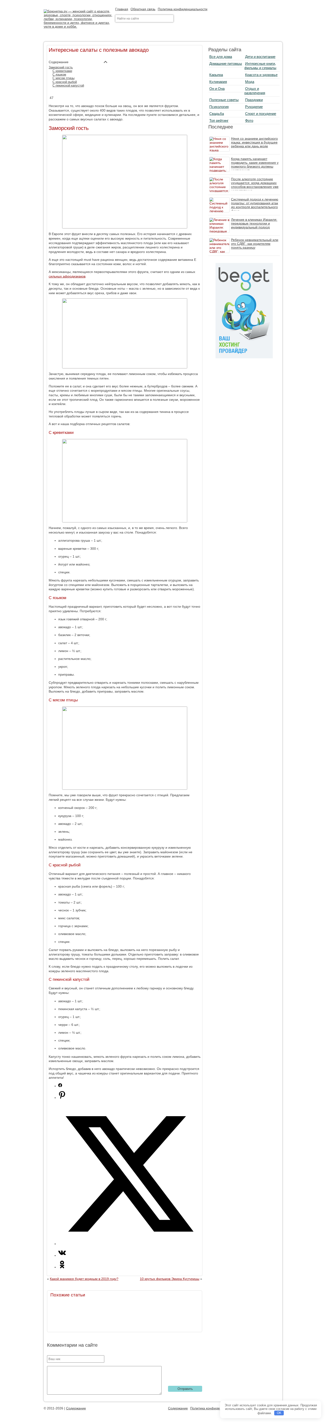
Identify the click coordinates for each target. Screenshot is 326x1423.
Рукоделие (254, 107)
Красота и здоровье (261, 75)
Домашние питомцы (225, 64)
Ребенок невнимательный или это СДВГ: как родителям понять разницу (254, 243)
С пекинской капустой (68, 85)
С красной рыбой (65, 82)
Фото (249, 120)
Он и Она (217, 89)
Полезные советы (224, 100)
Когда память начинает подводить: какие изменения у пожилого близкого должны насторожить (255, 164)
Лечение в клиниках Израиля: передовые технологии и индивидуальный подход (254, 223)
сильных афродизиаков (67, 276)
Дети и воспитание (260, 57)
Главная (121, 9)
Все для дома (220, 57)
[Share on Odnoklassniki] (62, 1267)
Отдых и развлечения (254, 91)
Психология (219, 107)
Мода (249, 82)
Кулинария (218, 82)
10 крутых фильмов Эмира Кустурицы (169, 1279)
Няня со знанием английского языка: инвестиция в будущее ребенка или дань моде (254, 142)
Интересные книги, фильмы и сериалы (260, 66)
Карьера (216, 75)
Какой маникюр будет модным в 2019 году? (84, 1279)
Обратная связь (143, 9)
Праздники (254, 100)
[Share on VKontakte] (62, 1255)
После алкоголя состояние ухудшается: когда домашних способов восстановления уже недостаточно (255, 184)
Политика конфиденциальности (182, 9)
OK (279, 1413)
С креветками (62, 71)
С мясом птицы (63, 78)
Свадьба (216, 114)
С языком (59, 74)
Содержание (76, 1408)
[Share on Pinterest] (62, 1097)
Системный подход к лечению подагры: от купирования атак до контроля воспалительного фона (254, 205)
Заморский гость (61, 67)
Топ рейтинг (218, 120)
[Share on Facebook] (60, 1086)
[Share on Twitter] (129, 1244)
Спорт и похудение (260, 114)
